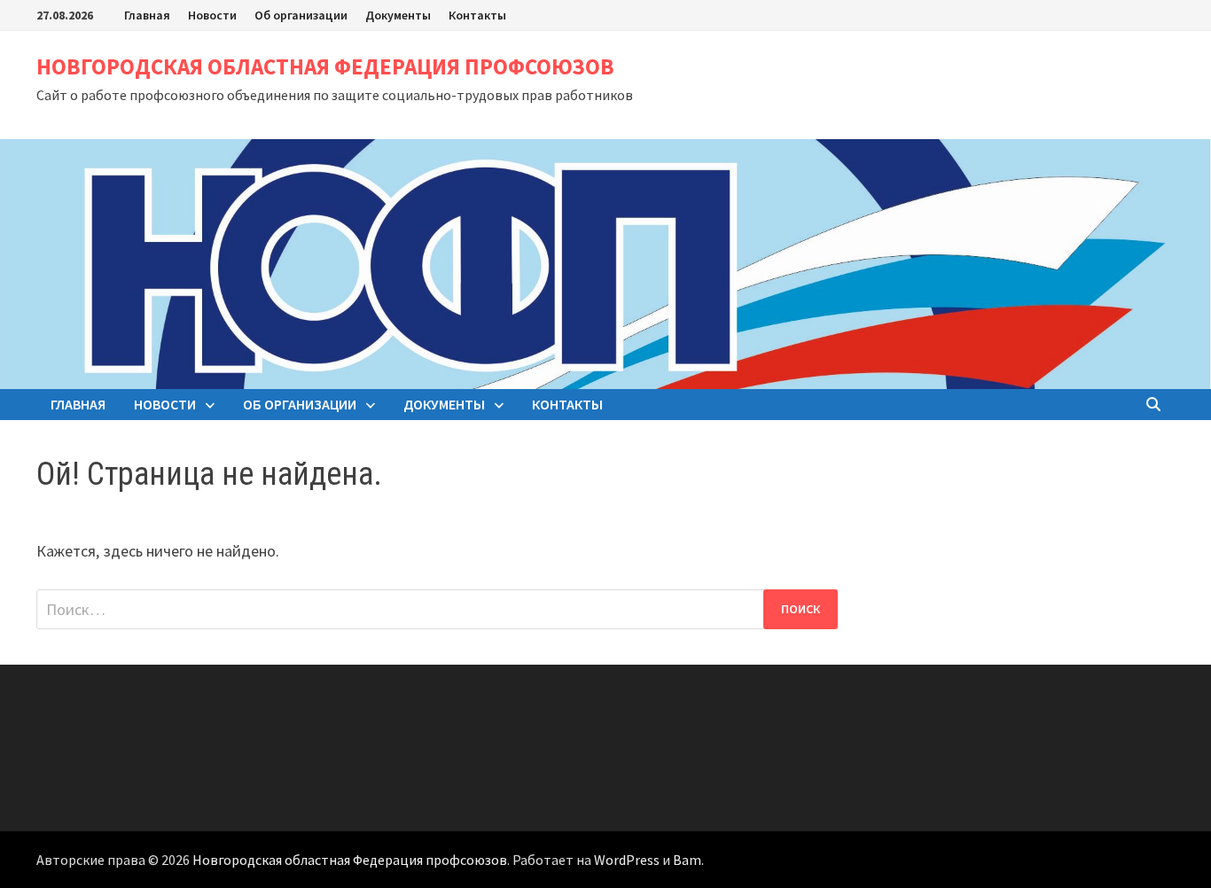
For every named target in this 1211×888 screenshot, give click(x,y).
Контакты (477, 15)
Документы (398, 15)
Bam (687, 860)
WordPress (627, 860)
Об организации (301, 15)
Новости (212, 15)
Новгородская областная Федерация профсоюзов (325, 66)
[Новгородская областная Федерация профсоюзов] (605, 262)
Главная (147, 15)
